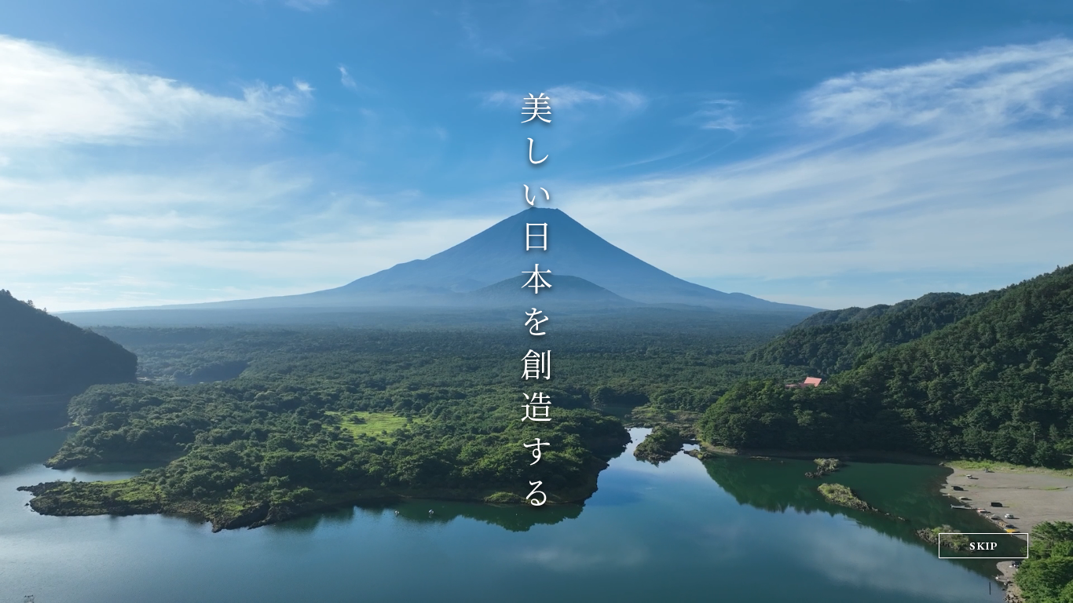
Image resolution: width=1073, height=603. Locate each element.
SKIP (983, 546)
